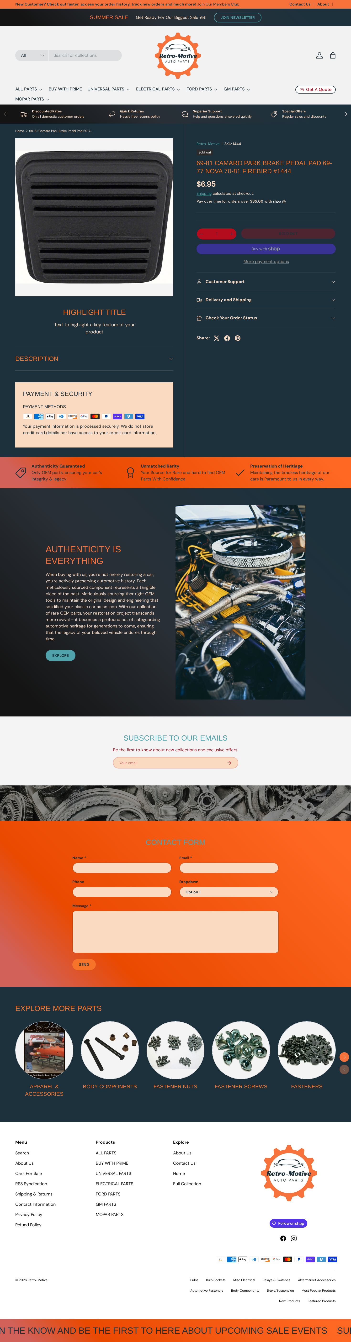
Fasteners (307, 1086)
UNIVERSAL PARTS (106, 89)
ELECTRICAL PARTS (155, 89)
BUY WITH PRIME (65, 89)
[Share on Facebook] (227, 338)
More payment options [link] (266, 261)
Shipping (204, 193)
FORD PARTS (199, 89)
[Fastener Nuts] (175, 1050)
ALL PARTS (26, 89)
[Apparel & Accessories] (44, 1050)
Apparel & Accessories (44, 1090)
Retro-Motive (208, 143)
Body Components (110, 1086)
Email (184, 857)
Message (80, 905)
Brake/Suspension (280, 1291)
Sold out (288, 233)
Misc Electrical (244, 1280)
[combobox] (68, 55)
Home (19, 131)
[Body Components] (110, 1050)
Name (77, 857)
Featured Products (322, 1301)
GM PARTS (234, 89)
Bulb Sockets (216, 1280)
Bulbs (194, 1280)
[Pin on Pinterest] (237, 338)
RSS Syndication (31, 1184)
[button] (333, 55)
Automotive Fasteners (206, 1291)
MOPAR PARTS (29, 99)
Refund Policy (28, 1225)
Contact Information (35, 1204)
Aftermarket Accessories (317, 1280)
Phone (78, 881)
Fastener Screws (241, 1086)
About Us (24, 1163)
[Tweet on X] (216, 338)
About (323, 4)
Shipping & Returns (34, 1194)
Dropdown (188, 881)
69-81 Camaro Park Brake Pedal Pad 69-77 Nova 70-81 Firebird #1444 (61, 131)
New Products (289, 1301)
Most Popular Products (319, 1291)
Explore (60, 655)
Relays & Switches (276, 1280)
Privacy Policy (28, 1214)
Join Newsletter (238, 17)
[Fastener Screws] (241, 1050)
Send (84, 964)
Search (22, 1153)
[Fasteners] (306, 1050)
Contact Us (300, 4)
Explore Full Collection (80, 4)
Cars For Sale (28, 1173)
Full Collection (187, 1184)
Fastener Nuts (175, 1086)
